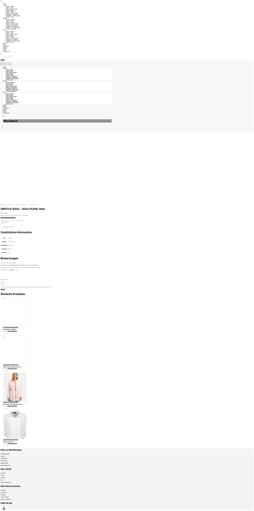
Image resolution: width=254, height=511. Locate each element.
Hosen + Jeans (9, 7)
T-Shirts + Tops (10, 17)
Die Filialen (3, 473)
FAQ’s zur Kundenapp (6, 499)
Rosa (9, 252)
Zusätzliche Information (9, 226)
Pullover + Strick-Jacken (12, 13)
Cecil (4, 30)
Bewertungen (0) (7, 227)
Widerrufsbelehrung (5, 465)
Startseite (3, 204)
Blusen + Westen (10, 6)
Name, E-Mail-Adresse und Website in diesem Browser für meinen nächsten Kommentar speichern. (26, 287)
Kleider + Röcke (10, 11)
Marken (5, 47)
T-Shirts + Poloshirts (11, 28)
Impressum (3, 477)
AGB (2, 480)
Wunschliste (3, 492)
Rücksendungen (4, 463)
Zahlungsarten (4, 460)
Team (4, 50)
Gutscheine (6, 46)
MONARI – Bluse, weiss (8, 441)
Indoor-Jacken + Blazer (12, 9)
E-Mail (3, 284)
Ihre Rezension (5, 279)
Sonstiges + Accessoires (12, 14)
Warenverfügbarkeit (5, 453)
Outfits (5, 43)
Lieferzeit (3, 456)
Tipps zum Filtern (5, 497)
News (4, 44)
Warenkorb (3, 494)
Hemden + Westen (10, 19)
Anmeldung (3, 490)
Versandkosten (4, 458)
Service (5, 48)
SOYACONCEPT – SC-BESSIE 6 (9, 329)
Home (4, 3)
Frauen (5, 5)
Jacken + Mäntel (10, 10)
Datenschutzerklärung (6, 482)
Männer (5, 18)
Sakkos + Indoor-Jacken (12, 24)
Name (2, 282)
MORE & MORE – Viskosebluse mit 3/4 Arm (12, 366)
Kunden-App (6, 51)
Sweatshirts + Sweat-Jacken (13, 15)
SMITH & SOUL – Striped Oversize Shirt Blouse (13, 404)
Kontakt (2, 475)
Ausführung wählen (12, 331)
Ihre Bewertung (5, 269)
